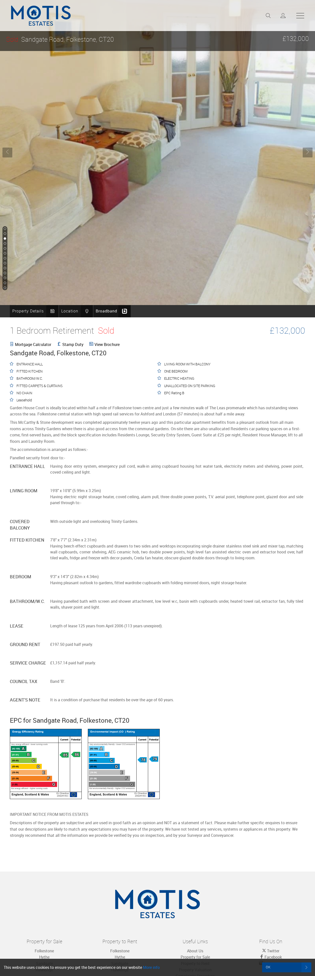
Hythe (44, 957)
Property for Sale (195, 957)
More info (151, 967)
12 (4, 283)
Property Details (28, 311)
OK (268, 967)
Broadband (106, 311)
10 (4, 273)
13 (4, 288)
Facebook (273, 957)
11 (4, 278)
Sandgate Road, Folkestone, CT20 (60, 39)
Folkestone (44, 951)
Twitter (272, 951)
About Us (195, 951)
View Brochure (107, 344)
